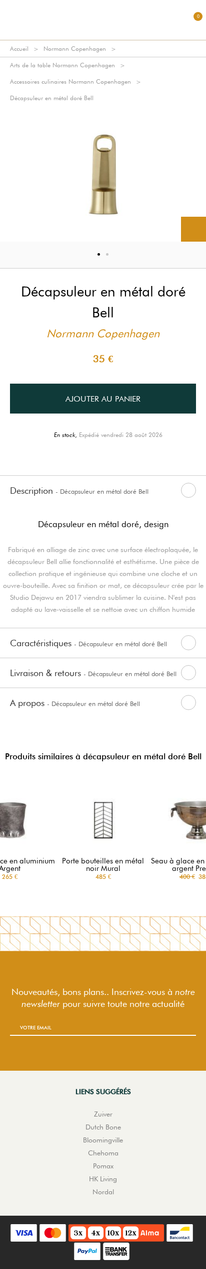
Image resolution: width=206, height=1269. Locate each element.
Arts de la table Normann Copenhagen (62, 65)
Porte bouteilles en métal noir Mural (103, 864)
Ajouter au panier (103, 399)
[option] (103, 174)
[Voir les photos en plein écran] (193, 229)
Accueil (19, 48)
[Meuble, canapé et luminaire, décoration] (103, 19)
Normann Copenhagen (75, 48)
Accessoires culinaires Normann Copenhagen (70, 81)
